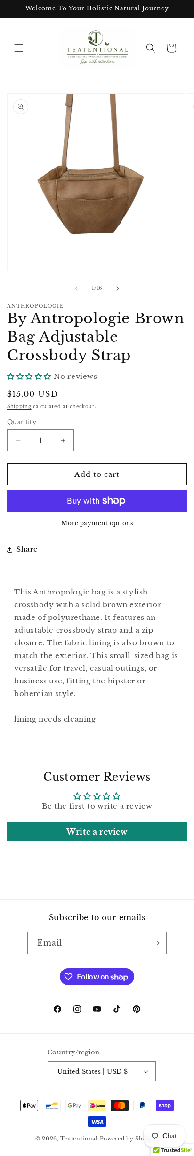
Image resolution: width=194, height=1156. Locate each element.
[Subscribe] (156, 943)
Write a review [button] (96, 831)
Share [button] (27, 549)
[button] (18, 48)
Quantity (21, 422)
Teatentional (78, 1138)
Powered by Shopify (129, 1138)
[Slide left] (76, 288)
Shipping (19, 406)
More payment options (97, 523)
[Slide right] (117, 288)
